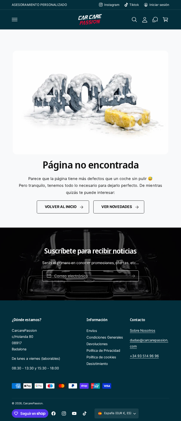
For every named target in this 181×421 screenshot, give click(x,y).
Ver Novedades (116, 206)
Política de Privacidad (103, 350)
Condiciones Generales (104, 337)
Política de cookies (101, 357)
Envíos (91, 331)
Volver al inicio (61, 206)
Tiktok (134, 5)
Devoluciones (97, 344)
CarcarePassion (33, 403)
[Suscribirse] (133, 276)
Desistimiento (97, 364)
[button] (14, 19)
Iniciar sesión (159, 5)
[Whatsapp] (155, 19)
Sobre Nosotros (142, 330)
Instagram (111, 5)
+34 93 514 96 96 (144, 356)
